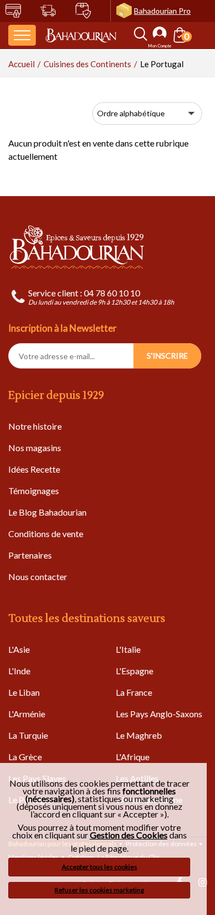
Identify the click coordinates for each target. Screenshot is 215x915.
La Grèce (25, 756)
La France (134, 692)
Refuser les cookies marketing (99, 890)
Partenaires (30, 555)
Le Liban (24, 692)
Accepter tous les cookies (99, 867)
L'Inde (19, 670)
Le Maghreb (139, 735)
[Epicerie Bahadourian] (81, 35)
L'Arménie (26, 713)
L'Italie (128, 649)
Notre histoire (35, 426)
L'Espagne (134, 670)
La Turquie (28, 735)
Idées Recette (34, 469)
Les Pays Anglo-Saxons (159, 713)
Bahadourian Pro (162, 10)
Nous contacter (37, 576)
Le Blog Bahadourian (47, 512)
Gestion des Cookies (129, 835)
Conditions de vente (45, 533)
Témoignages (33, 490)
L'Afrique (132, 756)
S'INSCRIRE (167, 355)
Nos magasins (34, 447)
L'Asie (19, 649)
